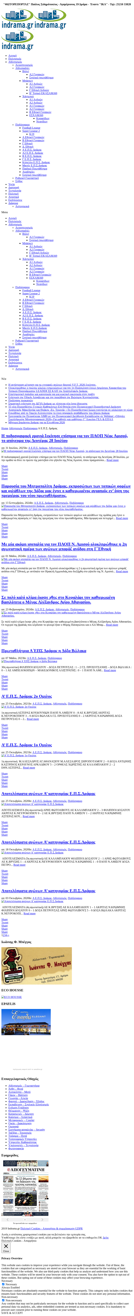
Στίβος (19, 181)
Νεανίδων (41, 121)
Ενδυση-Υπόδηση (18, 1107)
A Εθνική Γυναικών (33, 137)
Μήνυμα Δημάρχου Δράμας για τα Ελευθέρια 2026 (36, 422)
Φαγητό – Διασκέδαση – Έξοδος (26, 1101)
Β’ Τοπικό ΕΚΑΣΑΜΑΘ (43, 93)
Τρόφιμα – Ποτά (17, 1135)
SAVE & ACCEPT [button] (12, 1312)
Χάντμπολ (28, 96)
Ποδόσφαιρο (22, 124)
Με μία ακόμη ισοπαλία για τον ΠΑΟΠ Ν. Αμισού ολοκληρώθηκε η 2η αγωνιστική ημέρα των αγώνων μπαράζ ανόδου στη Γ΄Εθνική (64, 546)
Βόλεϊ (25, 71)
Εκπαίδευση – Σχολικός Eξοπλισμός (28, 1104)
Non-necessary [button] (9, 1296)
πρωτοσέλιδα (20, 1223)
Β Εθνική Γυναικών (40, 112)
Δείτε (106, 1237)
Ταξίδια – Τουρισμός (20, 1132)
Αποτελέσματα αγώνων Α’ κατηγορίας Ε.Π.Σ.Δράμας (48, 793)
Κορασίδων (42, 118)
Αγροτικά (13, 196)
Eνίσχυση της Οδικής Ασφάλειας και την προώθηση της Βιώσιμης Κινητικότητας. (53, 397)
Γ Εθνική (27, 143)
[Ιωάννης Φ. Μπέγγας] (36, 983)
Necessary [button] (7, 1280)
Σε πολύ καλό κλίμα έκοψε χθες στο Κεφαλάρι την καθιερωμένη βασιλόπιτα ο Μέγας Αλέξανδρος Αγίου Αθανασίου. (58, 599)
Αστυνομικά (22, 206)
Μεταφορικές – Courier (21, 1120)
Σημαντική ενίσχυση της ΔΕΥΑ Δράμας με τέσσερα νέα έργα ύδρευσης (47, 403)
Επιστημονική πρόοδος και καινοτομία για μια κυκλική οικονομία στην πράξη (51, 394)
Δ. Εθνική (27, 146)
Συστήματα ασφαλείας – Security (26, 1129)
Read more (113, 460)
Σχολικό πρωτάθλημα (41, 77)
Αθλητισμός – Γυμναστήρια (23, 1085)
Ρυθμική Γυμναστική (27, 178)
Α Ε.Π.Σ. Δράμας (32, 149)
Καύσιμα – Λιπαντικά (20, 1117)
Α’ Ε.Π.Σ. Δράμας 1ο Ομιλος (26, 745)
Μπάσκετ (27, 80)
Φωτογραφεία (16, 1148)
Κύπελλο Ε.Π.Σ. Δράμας (36, 162)
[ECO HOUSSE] (11, 997)
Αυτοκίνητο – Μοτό (19, 1091)
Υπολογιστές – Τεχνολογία (23, 1145)
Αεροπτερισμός (24, 64)
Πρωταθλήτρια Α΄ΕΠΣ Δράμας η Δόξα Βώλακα (43, 650)
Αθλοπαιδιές (22, 68)
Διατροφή (13, 187)
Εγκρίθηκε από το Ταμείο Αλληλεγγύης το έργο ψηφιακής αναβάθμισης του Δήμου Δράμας (59, 413)
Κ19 (31, 134)
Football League (31, 127)
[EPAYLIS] (26, 1034)
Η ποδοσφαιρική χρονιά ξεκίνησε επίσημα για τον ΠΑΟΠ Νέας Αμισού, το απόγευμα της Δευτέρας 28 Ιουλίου (64, 438)
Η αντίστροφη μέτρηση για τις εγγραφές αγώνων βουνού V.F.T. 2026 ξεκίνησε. (52, 384)
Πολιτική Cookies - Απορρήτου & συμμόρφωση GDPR (51, 1228)
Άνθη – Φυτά (15, 1088)
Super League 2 (31, 130)
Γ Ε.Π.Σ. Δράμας (31, 159)
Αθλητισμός (15, 61)
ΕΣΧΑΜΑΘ (36, 115)
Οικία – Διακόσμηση (19, 1123)
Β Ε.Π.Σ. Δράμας (32, 156)
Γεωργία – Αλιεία (18, 1098)
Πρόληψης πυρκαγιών (20, 400)
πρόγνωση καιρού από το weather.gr (27, 1069)
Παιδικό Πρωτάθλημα (34, 168)
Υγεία (11, 184)
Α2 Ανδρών (35, 102)
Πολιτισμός (14, 58)
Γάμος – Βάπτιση (18, 1095)
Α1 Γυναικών (36, 105)
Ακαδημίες (28, 171)
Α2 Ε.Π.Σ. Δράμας (32, 152)
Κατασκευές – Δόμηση (21, 1113)
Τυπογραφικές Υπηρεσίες (22, 1139)
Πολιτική (13, 193)
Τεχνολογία (14, 190)
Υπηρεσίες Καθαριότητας (22, 1142)
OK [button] (100, 1237)
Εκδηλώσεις (15, 200)
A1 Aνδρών (36, 99)
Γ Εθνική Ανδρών (39, 90)
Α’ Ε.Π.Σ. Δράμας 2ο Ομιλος (26, 696)
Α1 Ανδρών (35, 83)
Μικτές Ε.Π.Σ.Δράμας (34, 165)
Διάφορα (13, 203)
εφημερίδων (32, 1223)
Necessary (11, 1284)
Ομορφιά (13, 1126)
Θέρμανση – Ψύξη (18, 1110)
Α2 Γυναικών (36, 74)
